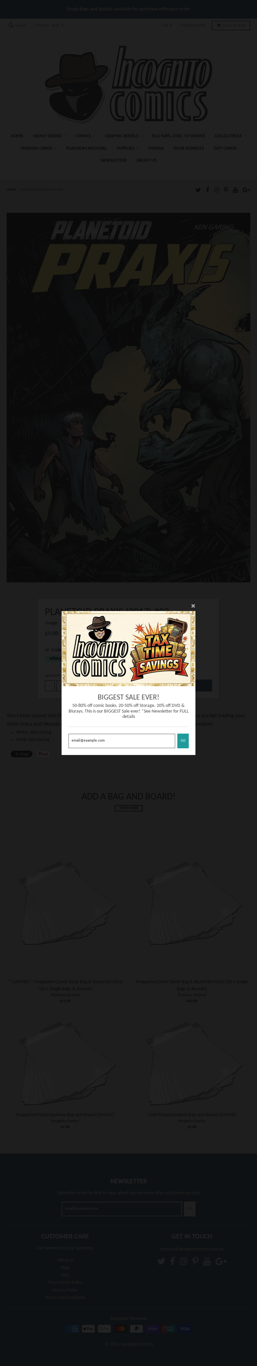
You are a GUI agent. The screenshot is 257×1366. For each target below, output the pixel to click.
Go (183, 741)
